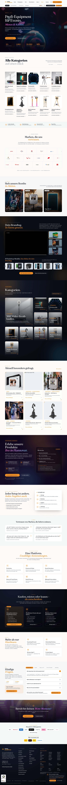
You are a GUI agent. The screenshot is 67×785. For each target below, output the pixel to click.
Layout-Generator (32, 759)
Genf (49, 768)
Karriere (30, 761)
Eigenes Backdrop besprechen (40, 273)
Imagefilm (20, 750)
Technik (36, 667)
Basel (58, 768)
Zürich (41, 768)
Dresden (58, 756)
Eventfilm (20, 754)
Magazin (27, 5)
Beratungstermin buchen (12, 475)
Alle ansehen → (59, 368)
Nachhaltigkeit (31, 758)
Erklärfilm (20, 759)
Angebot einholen (27, 716)
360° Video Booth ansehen (26, 273)
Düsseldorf (42, 755)
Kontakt (30, 763)
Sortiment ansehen (9, 38)
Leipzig (50, 755)
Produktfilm (20, 761)
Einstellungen (52, 782)
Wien (41, 763)
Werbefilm (20, 752)
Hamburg (50, 752)
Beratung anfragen (56, 293)
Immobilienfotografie (22, 772)
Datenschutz (9, 780)
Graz (49, 763)
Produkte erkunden (39, 716)
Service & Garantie (49, 667)
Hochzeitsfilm (20, 765)
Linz (58, 763)
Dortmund (59, 755)
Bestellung (57, 667)
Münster (50, 759)
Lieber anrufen (26, 475)
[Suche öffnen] (51, 2)
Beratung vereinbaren (22, 38)
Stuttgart (58, 753)
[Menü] (5, 775)
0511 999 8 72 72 (5, 762)
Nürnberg (50, 758)
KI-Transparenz (24, 780)
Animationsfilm (21, 767)
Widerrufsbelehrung (17, 780)
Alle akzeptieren (52, 780)
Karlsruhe (58, 759)
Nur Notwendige (59, 780)
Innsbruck (50, 764)
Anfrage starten (13, 624)
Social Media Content (22, 756)
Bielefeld (58, 758)
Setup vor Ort (42, 667)
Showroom (21, 5)
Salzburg (41, 764)
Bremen (50, 756)
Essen (41, 756)
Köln (41, 753)
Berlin (41, 752)
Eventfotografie (21, 768)
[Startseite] (8, 2)
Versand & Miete (29, 667)
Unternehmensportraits (22, 770)
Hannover (42, 758)
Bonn (41, 759)
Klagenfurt (59, 764)
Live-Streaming (21, 763)
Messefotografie (21, 774)
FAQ (30, 756)
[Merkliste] (44, 5)
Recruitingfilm (20, 758)
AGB (12, 780)
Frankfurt (50, 753)
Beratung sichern (55, 692)
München (58, 752)
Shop (8, 5)
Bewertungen (31, 750)
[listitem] (7, 151)
